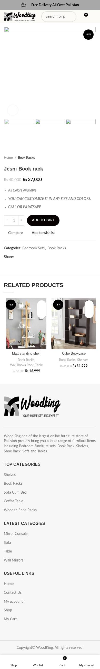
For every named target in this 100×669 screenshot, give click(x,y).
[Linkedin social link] (36, 257)
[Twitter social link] (24, 257)
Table (39, 365)
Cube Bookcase (74, 353)
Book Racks (26, 158)
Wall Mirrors (13, 560)
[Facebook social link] (18, 257)
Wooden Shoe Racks (20, 510)
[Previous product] (83, 158)
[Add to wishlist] (41, 304)
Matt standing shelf (26, 353)
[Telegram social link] (42, 257)
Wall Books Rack (22, 365)
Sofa (7, 543)
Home (9, 158)
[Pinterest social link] (30, 257)
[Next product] (93, 158)
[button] (41, 313)
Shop (8, 610)
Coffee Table (13, 501)
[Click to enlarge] (13, 110)
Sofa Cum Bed (15, 492)
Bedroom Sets (33, 248)
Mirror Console (15, 534)
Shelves (82, 360)
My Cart (10, 619)
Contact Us (13, 592)
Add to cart (43, 220)
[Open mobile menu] (94, 17)
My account (13, 601)
